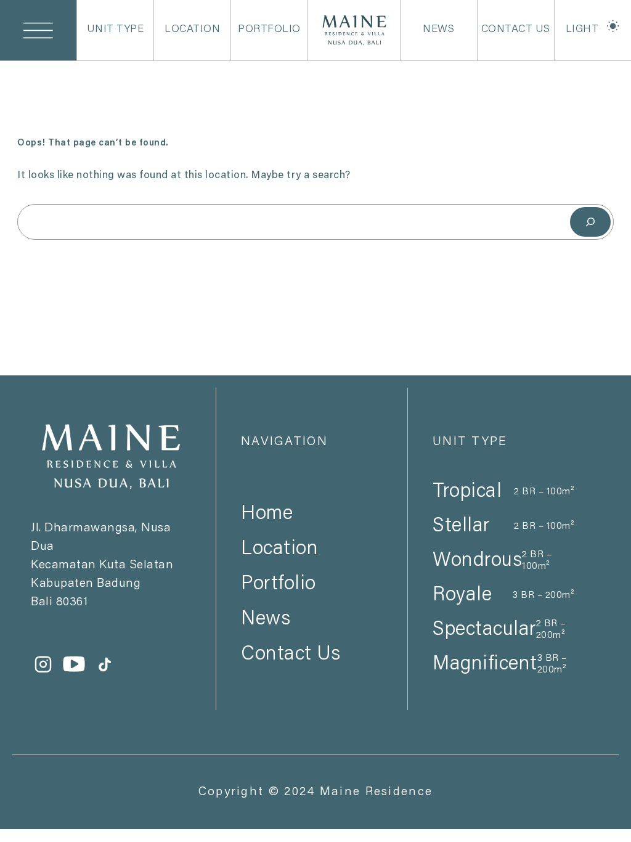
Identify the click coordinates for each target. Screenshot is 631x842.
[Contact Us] (312, 632)
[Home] (312, 492)
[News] (312, 597)
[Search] (590, 221)
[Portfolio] (312, 562)
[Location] (312, 527)
